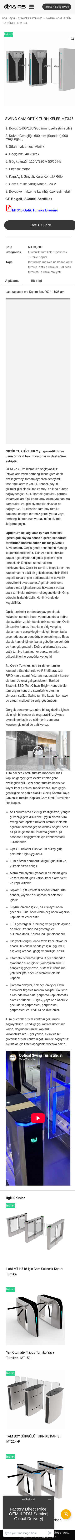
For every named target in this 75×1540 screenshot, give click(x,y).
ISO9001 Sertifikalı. (38, 199)
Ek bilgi (36, 280)
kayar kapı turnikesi (19, 788)
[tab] (11, 281)
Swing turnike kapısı (41, 695)
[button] (31, 6)
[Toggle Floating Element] (66, 1514)
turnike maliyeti (51, 272)
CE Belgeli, (14, 199)
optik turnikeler (48, 267)
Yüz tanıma (39, 675)
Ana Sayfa (8, 18)
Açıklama (12, 280)
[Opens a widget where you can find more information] (28, 1516)
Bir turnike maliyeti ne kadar (46, 262)
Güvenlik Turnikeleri (30, 18)
